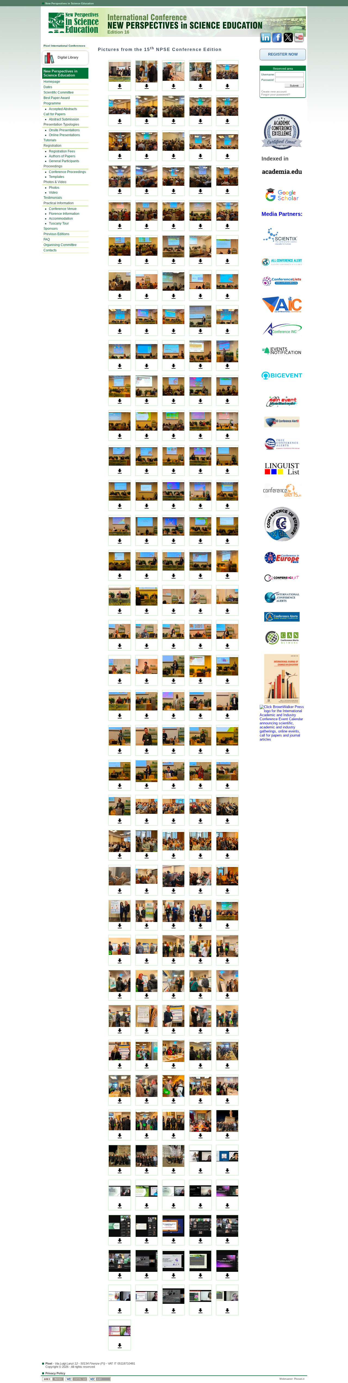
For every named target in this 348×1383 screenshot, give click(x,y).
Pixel (48, 1363)
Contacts (50, 250)
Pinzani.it (299, 1379)
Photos (54, 188)
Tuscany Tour (59, 223)
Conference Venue (63, 209)
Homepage (52, 82)
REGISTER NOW (283, 54)
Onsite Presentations (64, 130)
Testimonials (53, 198)
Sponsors (51, 228)
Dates (48, 87)
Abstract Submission (64, 119)
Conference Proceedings (67, 172)
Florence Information (64, 214)
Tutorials (50, 140)
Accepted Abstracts (63, 109)
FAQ (47, 239)
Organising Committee (60, 245)
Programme (52, 103)
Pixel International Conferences (64, 45)
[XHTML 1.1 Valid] (77, 1379)
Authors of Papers (62, 156)
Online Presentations (64, 135)
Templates (56, 177)
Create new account (274, 91)
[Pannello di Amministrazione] (53, 1379)
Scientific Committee (59, 92)
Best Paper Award (57, 98)
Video (53, 192)
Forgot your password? (275, 94)
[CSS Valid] (100, 1379)
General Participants (64, 161)
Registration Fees (62, 151)
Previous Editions (56, 234)
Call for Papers (55, 114)
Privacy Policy (55, 1373)
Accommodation (61, 218)
